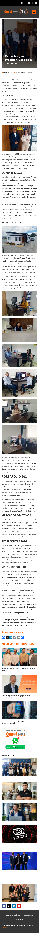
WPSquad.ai (6, 927)
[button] (34, 12)
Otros (30, 72)
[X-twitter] (25, 3)
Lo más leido (19, 919)
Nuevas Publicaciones (13, 915)
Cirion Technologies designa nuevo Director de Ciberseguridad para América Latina (16, 696)
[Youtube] (32, 3)
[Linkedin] (28, 3)
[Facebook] (21, 3)
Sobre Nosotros (28, 915)
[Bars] (35, 3)
